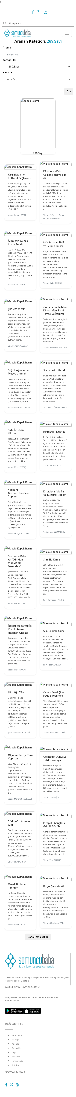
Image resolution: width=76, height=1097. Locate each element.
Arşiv (14, 1052)
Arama (7, 48)
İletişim (15, 1065)
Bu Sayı (15, 1039)
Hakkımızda (17, 1061)
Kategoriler (9, 60)
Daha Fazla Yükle (38, 937)
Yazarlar (8, 72)
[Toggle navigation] (67, 33)
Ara (69, 91)
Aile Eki (15, 1043)
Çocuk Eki (16, 1048)
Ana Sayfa (17, 1035)
